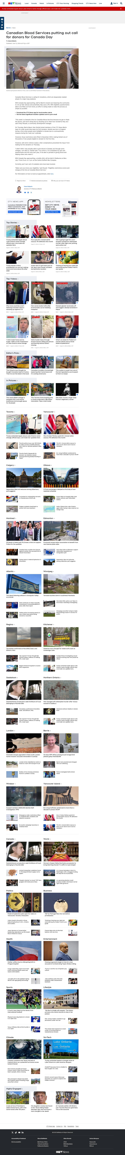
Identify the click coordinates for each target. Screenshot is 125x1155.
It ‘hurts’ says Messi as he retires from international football (20, 1011)
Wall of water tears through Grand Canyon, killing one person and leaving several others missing (42, 342)
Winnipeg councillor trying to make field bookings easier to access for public (66, 612)
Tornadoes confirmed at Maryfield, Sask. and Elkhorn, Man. (21, 649)
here (52, 174)
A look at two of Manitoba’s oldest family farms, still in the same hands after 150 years (16, 1107)
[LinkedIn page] (23, 1132)
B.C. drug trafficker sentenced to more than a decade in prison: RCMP (67, 453)
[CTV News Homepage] (14, 3)
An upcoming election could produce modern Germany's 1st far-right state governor (67, 882)
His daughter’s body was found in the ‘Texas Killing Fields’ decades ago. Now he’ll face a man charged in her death (41, 1108)
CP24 (65, 1141)
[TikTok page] (16, 1132)
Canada (34, 3)
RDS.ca (92, 1146)
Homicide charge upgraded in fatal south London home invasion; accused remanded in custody (23, 755)
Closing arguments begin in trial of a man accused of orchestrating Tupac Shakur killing (60, 963)
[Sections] (3, 3)
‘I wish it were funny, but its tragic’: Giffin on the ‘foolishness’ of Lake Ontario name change (17, 341)
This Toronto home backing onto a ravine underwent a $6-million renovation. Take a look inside (42, 399)
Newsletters (71, 1126)
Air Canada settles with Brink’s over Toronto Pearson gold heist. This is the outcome (67, 1107)
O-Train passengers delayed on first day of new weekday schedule (59, 490)
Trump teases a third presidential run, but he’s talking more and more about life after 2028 (17, 268)
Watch (42, 3)
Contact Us (59, 1126)
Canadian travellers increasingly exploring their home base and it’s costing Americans (42, 372)
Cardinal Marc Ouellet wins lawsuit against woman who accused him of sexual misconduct (30, 551)
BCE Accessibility (16, 1141)
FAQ (65, 1126)
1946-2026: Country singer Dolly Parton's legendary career (66, 398)
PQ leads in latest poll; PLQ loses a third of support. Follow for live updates (23, 543)
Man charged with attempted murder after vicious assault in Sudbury (60, 702)
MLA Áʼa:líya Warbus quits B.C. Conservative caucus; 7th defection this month (58, 437)
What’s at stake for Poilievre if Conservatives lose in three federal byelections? (66, 341)
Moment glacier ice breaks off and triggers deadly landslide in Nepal (66, 307)
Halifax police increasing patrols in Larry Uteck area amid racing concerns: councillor (29, 614)
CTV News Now (91, 3)
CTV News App (50, 1126)
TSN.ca (66, 1146)
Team (77, 1126)
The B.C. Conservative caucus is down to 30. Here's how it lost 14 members (66, 445)
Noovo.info (93, 1141)
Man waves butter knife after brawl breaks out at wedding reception (41, 307)
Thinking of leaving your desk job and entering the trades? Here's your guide (67, 267)
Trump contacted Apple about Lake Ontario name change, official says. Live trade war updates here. (16, 242)
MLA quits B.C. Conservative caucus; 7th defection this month (42, 240)
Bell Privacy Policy (43, 1141)
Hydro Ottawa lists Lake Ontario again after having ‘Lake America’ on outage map (67, 508)
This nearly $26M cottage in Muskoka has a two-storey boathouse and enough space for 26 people (16, 400)
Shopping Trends (77, 3)
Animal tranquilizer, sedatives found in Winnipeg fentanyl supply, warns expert (30, 872)
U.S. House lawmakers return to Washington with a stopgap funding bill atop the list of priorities (67, 872)
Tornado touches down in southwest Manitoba (59, 595)
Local (26, 3)
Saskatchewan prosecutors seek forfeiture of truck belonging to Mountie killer (23, 702)
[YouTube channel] (19, 1132)
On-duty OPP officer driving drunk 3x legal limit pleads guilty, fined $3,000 (59, 755)
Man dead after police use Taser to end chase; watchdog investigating (66, 602)
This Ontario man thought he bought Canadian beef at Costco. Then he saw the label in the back (17, 372)
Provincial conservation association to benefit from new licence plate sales (60, 543)
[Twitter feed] (12, 1132)
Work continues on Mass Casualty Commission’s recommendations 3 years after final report (29, 604)
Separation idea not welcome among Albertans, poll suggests (22, 490)
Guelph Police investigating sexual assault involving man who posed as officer (67, 657)
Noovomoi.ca (93, 1144)
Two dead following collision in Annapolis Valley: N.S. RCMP (22, 596)
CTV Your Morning (63, 3)
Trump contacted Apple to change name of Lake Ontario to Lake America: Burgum (59, 1061)
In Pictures (50, 3)
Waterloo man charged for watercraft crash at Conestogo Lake (59, 649)
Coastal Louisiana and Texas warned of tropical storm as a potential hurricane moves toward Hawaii (23, 1062)
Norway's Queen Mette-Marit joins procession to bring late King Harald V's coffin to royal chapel (59, 864)
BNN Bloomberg (68, 1144)
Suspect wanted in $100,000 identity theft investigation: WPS (20, 808)
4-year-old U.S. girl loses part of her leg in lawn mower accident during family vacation (41, 267)
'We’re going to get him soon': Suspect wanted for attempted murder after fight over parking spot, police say (66, 242)
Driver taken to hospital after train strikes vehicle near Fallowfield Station (66, 498)
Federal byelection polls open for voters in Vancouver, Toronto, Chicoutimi (22, 914)
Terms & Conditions (43, 1144)
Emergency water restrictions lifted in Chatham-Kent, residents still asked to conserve (29, 816)
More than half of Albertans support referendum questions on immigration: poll (67, 551)
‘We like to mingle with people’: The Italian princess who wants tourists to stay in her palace (59, 1012)
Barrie (8, 28)
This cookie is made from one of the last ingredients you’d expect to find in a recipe (67, 372)
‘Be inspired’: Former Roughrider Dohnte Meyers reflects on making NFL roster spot (29, 657)
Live (100, 3)
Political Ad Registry (43, 1146)
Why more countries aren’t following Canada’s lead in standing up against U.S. (15, 307)
